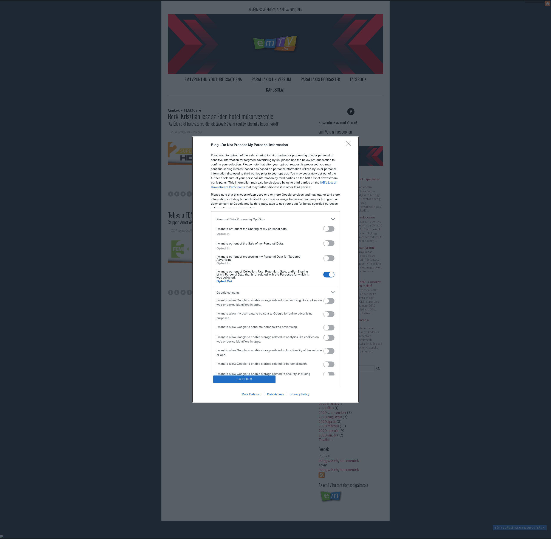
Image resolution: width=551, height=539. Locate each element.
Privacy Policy (300, 394)
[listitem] (275, 219)
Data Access (275, 394)
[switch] (328, 229)
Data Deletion (251, 394)
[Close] (350, 145)
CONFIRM (244, 379)
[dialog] (275, 269)
